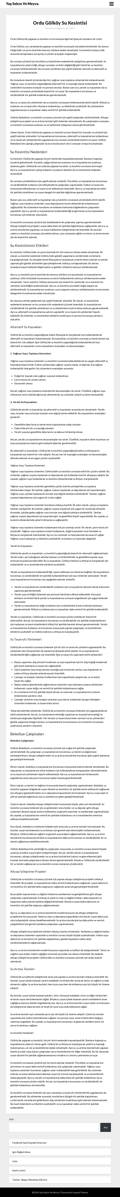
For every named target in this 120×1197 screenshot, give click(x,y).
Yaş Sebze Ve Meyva (22, 4)
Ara (11, 1119)
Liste (14, 1161)
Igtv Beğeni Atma (21, 1152)
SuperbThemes (80, 1192)
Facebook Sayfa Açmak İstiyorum (29, 1142)
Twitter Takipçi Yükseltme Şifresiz (29, 1179)
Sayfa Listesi (18, 1170)
